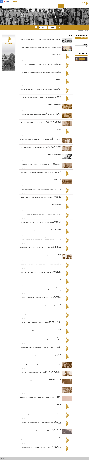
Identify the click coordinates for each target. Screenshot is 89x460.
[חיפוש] (1, 1)
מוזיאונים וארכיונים (10, 6)
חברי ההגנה (33, 6)
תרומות (15, 1)
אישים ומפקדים (39, 6)
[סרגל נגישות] (1, 7)
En (11, 1)
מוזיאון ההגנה (25, 1)
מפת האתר (85, 458)
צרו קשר (20, 1)
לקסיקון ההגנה (61, 6)
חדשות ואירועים (39, 1)
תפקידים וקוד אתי (54, 6)
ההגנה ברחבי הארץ (26, 6)
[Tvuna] (2, 458)
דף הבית (86, 30)
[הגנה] (82, 3)
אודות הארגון (45, 1)
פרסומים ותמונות (18, 6)
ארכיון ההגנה (32, 1)
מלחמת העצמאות (46, 6)
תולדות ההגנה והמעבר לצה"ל (70, 6)
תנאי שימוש (80, 458)
